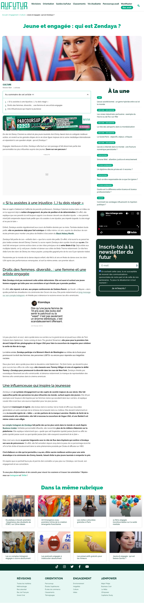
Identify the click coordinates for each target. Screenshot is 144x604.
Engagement (13, 15)
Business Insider (10, 428)
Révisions (36, 4)
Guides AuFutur (63, 4)
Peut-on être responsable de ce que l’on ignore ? (117, 179)
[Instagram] (64, 566)
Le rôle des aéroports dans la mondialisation (116, 127)
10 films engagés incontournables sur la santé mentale (125, 522)
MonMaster (126, 4)
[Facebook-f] (79, 566)
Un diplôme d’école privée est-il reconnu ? (115, 169)
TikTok (24, 475)
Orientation (48, 4)
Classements (79, 4)
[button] (138, 6)
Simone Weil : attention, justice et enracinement (117, 159)
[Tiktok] (56, 566)
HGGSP (100, 198)
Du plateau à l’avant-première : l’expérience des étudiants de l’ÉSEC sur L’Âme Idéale (18, 522)
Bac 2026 (127, 7)
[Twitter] (72, 566)
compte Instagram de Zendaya (18, 425)
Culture (22, 15)
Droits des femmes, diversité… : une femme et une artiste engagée (34, 105)
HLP (99, 97)
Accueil (5, 15)
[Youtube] (87, 566)
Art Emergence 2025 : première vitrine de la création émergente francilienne (54, 522)
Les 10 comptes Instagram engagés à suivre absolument (18, 557)
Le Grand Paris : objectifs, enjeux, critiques (114, 137)
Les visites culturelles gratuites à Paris (86, 521)
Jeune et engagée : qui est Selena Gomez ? (124, 557)
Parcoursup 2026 (111, 4)
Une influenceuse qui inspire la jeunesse (24, 109)
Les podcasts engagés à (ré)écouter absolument (51, 557)
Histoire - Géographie (106, 110)
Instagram (14, 475)
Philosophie (102, 155)
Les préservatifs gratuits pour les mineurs (89, 557)
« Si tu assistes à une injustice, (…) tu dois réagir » (27, 102)
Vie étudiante (94, 4)
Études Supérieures (105, 165)
